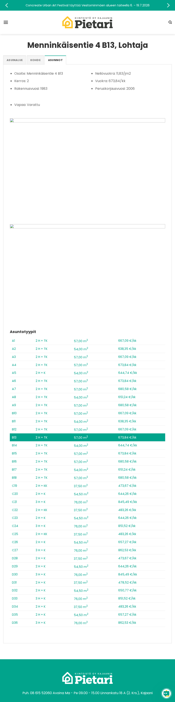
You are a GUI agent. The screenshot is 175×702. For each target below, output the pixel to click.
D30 (15, 574)
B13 (14, 437)
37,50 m (81, 486)
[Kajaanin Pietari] (87, 22)
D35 (15, 614)
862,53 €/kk (127, 550)
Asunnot (55, 60)
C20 (15, 494)
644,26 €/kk (127, 494)
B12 (14, 429)
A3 (14, 357)
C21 (14, 502)
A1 (13, 341)
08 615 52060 (41, 693)
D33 (15, 598)
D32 (15, 590)
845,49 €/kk (127, 502)
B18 (14, 478)
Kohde (35, 60)
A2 (14, 349)
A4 (14, 365)
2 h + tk (41, 341)
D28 (15, 558)
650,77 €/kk (127, 590)
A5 (14, 373)
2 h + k (40, 373)
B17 (14, 469)
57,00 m (81, 341)
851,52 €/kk (127, 526)
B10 (14, 413)
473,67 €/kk (127, 486)
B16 (14, 461)
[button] (87, 5)
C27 (15, 550)
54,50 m (81, 494)
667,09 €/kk (127, 341)
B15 (14, 453)
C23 (15, 518)
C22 (15, 510)
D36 (15, 623)
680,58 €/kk (127, 389)
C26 (15, 542)
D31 (14, 582)
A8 (14, 397)
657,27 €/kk (127, 542)
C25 (15, 534)
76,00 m (81, 502)
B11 (14, 421)
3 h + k (40, 502)
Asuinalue (15, 60)
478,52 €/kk (127, 582)
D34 (15, 606)
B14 (14, 445)
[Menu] (5, 22)
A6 (14, 381)
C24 (15, 526)
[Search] (170, 22)
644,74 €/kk (127, 373)
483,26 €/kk (127, 510)
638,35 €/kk (127, 349)
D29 (15, 566)
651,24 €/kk (127, 397)
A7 (14, 389)
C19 (14, 486)
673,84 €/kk (127, 365)
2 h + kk (41, 486)
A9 (14, 405)
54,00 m (81, 349)
